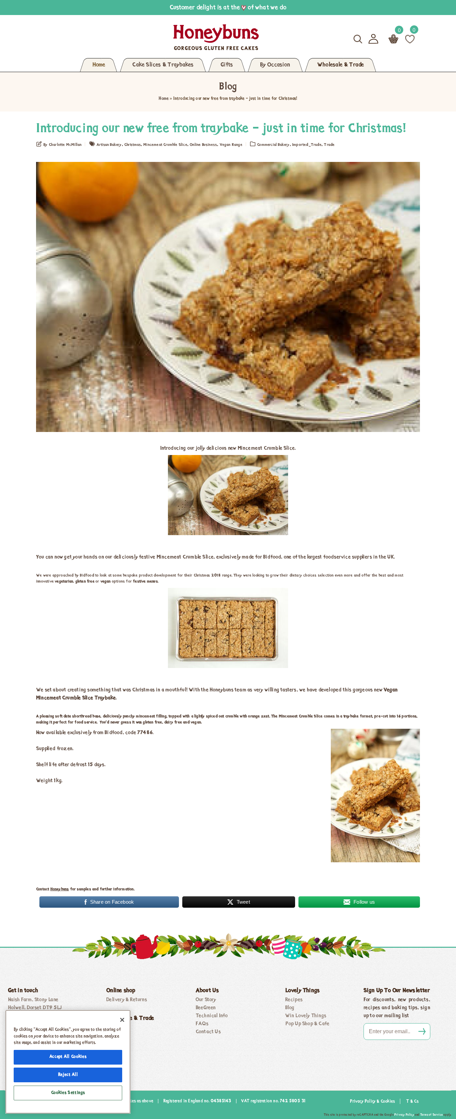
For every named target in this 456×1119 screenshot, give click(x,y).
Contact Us (208, 1032)
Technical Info (212, 1016)
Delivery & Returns (126, 999)
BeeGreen (206, 1008)
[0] (410, 39)
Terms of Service (431, 1114)
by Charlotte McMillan (62, 145)
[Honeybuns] (151, 37)
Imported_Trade (306, 145)
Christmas (132, 145)
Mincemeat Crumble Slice (165, 145)
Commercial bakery (273, 145)
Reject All (68, 1075)
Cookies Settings (68, 1093)
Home (98, 65)
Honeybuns (59, 889)
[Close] (122, 1020)
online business (203, 145)
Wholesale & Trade (340, 65)
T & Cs (412, 1101)
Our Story (206, 999)
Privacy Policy (404, 1114)
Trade (329, 145)
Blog (290, 1008)
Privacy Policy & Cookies (372, 1101)
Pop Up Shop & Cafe (307, 1024)
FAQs (202, 1024)
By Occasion (275, 65)
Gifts (227, 65)
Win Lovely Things (305, 1016)
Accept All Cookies (68, 1057)
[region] (68, 1062)
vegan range (231, 145)
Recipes (294, 999)
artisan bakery (109, 145)
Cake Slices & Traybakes (163, 65)
